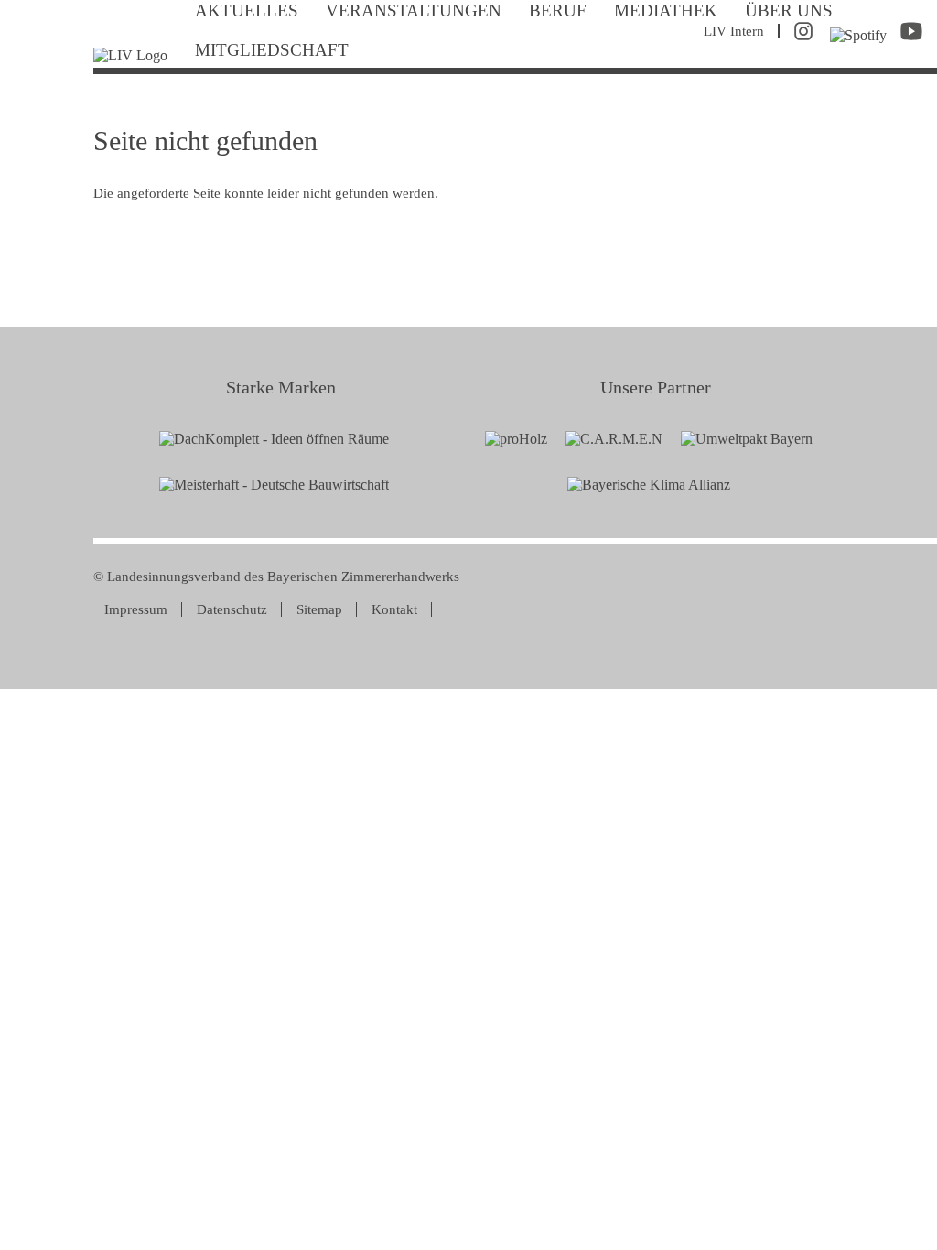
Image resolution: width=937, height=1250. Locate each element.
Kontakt (394, 609)
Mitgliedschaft (272, 49)
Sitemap (319, 609)
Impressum (135, 609)
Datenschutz (232, 609)
